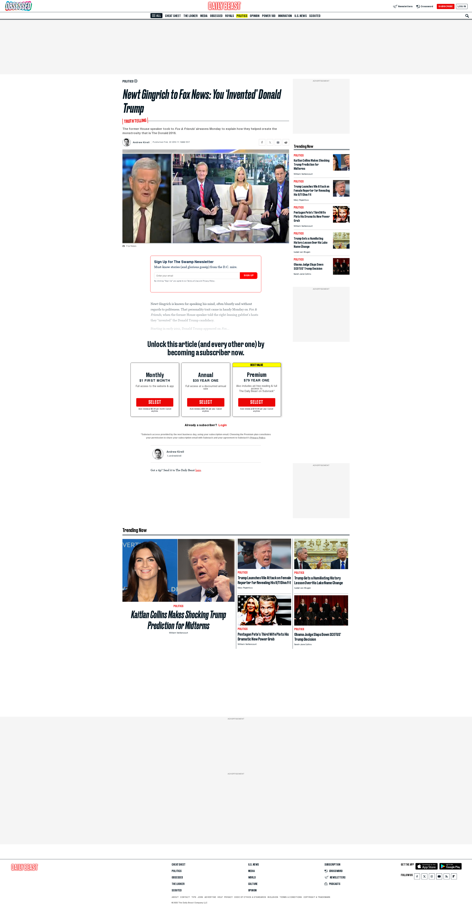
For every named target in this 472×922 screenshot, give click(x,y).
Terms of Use (193, 281)
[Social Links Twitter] (424, 877)
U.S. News (300, 16)
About (175, 897)
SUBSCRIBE (445, 6)
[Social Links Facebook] (417, 877)
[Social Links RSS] (447, 877)
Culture (253, 884)
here (198, 470)
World (252, 877)
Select (154, 402)
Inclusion (273, 897)
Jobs (200, 897)
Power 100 (268, 16)
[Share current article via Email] (278, 142)
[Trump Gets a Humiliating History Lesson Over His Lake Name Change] (341, 247)
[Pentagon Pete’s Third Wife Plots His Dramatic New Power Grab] (341, 221)
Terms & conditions (291, 897)
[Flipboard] (454, 877)
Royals (229, 16)
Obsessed (216, 16)
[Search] (467, 16)
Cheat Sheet (173, 16)
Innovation (285, 16)
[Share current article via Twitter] (270, 142)
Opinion (254, 16)
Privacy (228, 897)
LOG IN (462, 6)
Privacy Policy (209, 281)
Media (203, 16)
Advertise (210, 897)
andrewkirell (175, 456)
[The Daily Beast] (224, 6)
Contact (185, 897)
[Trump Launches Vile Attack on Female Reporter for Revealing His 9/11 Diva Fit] (341, 195)
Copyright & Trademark (316, 897)
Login (222, 425)
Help (220, 897)
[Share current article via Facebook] (262, 142)
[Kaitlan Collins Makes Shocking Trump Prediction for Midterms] (341, 169)
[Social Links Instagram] (432, 877)
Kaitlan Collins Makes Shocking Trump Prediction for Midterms (178, 620)
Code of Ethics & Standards (250, 897)
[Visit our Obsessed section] (30, 6)
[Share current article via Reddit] (286, 142)
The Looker (190, 16)
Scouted (314, 16)
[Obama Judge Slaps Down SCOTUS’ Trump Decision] (341, 273)
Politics (242, 16)
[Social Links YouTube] (439, 877)
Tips (193, 897)
